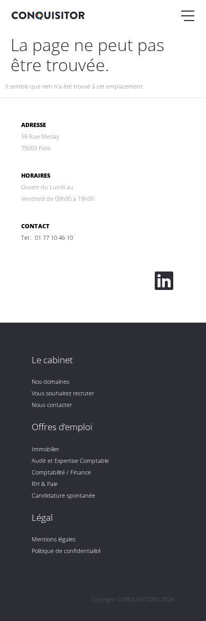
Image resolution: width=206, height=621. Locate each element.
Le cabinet (52, 360)
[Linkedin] (164, 280)
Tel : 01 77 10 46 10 (47, 237)
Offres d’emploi (62, 427)
